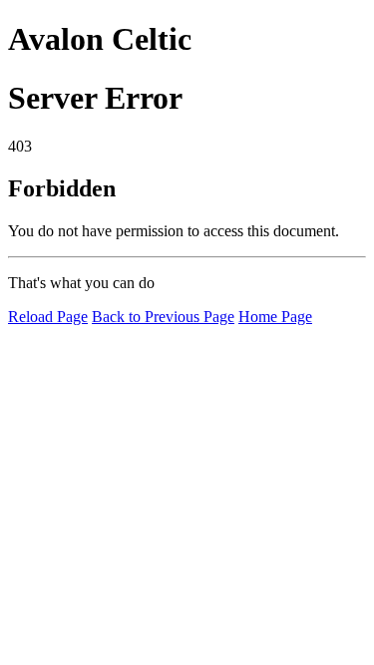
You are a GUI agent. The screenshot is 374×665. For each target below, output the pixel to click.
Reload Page (48, 316)
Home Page (275, 316)
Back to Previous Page (163, 316)
